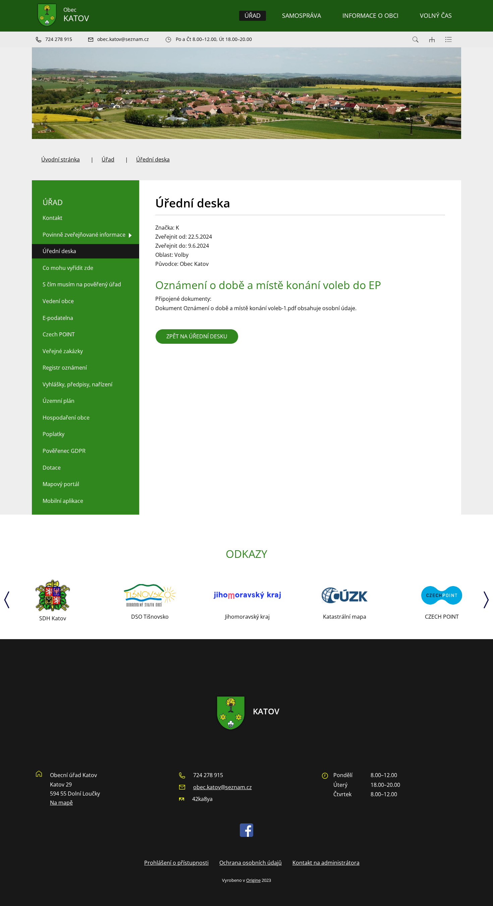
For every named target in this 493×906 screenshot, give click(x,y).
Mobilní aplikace (63, 501)
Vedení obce (58, 301)
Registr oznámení (65, 367)
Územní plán (58, 400)
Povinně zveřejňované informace (84, 234)
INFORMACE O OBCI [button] (370, 15)
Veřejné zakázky (63, 351)
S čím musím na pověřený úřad (82, 284)
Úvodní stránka (60, 159)
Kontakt (52, 218)
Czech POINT (59, 334)
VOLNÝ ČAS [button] (436, 15)
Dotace (52, 467)
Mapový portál (61, 484)
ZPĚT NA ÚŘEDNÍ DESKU (196, 336)
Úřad (108, 159)
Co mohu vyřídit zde (68, 268)
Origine (253, 880)
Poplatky (53, 434)
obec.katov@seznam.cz (222, 787)
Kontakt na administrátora (326, 862)
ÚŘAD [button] (252, 15)
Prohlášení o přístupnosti (176, 862)
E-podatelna (58, 318)
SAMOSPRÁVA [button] (301, 15)
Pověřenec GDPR (64, 451)
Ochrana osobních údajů (250, 862)
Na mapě (61, 802)
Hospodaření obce (66, 417)
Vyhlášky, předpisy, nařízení (77, 384)
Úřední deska (153, 159)
